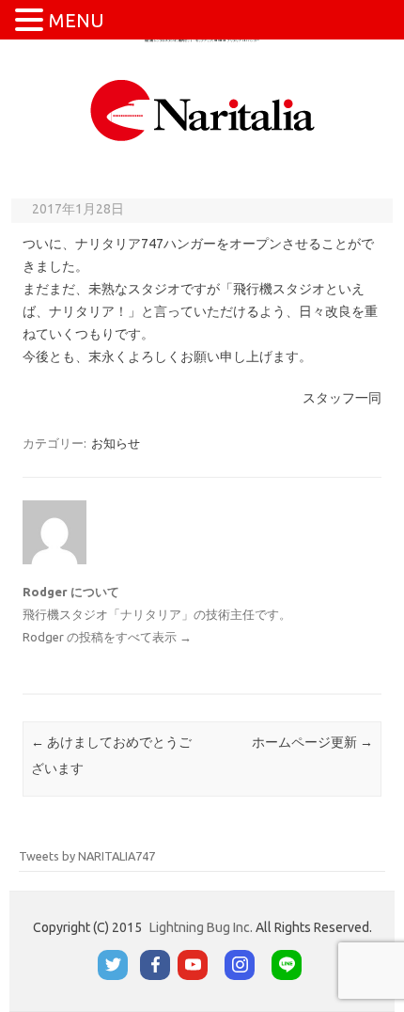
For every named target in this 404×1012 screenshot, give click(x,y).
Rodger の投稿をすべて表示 (107, 636)
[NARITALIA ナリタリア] (202, 143)
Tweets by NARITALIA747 (87, 855)
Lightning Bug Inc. (201, 927)
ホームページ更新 (312, 742)
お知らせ (115, 443)
